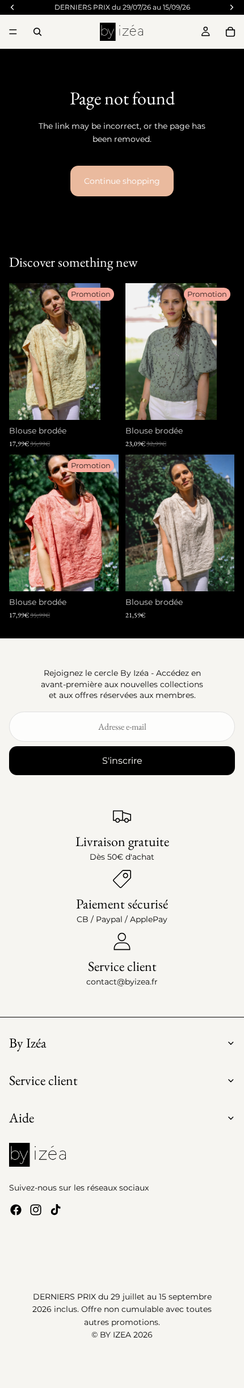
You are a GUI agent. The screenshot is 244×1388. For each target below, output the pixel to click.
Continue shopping (122, 181)
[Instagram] (36, 1210)
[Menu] (13, 32)
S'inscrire (122, 760)
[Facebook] (16, 1210)
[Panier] (230, 31)
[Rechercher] (37, 31)
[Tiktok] (55, 1210)
